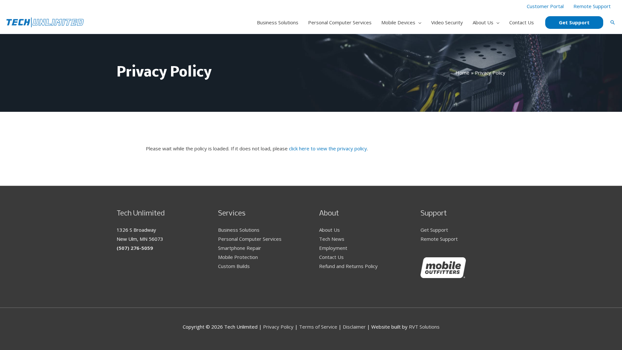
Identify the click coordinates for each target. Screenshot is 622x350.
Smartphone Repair (239, 248)
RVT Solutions (424, 326)
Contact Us (331, 257)
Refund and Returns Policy (348, 266)
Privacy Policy (278, 326)
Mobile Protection (238, 257)
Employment (333, 248)
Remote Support (439, 239)
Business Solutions (238, 230)
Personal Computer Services (250, 239)
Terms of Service (318, 326)
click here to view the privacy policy (328, 148)
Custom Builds (234, 266)
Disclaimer (354, 326)
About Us (329, 230)
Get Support (434, 230)
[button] (418, 22)
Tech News (331, 239)
